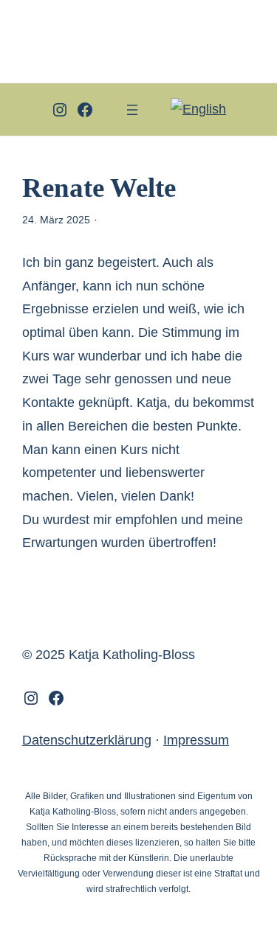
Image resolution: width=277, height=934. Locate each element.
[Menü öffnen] (132, 110)
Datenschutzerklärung (86, 740)
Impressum (196, 740)
